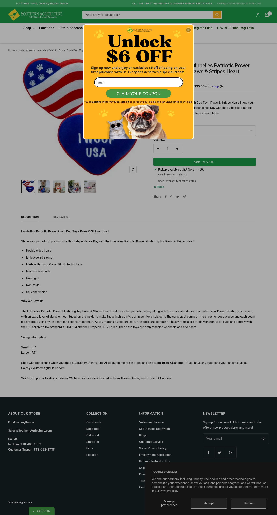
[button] (188, 30)
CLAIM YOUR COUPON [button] (139, 93)
